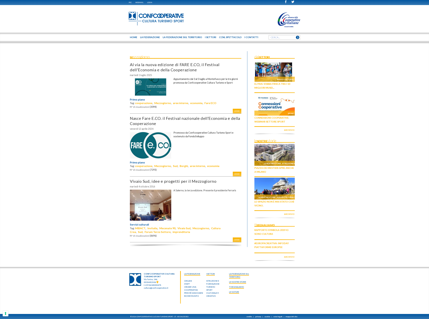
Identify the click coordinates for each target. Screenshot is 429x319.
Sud (175, 165)
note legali (277, 316)
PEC (130, 2)
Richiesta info (191, 296)
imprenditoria (181, 231)
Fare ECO (210, 103)
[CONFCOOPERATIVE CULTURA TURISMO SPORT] (156, 19)
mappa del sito (291, 316)
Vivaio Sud (184, 228)
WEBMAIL (139, 2)
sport (209, 290)
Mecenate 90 (167, 228)
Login (149, 2)
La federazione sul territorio (239, 275)
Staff (187, 284)
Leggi (237, 111)
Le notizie (234, 292)
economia (196, 103)
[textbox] (284, 37)
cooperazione (143, 103)
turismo (210, 287)
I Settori (210, 274)
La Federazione (192, 274)
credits (249, 316)
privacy (258, 316)
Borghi (184, 165)
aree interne (180, 103)
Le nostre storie (272, 163)
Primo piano (137, 99)
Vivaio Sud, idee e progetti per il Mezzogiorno (173, 181)
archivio (289, 130)
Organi (188, 281)
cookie (267, 316)
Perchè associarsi (193, 293)
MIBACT (140, 228)
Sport (291, 113)
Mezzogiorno (162, 103)
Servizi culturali (139, 224)
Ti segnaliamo (236, 287)
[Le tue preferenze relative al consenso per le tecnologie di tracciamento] (5, 313)
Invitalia (152, 228)
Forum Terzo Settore (158, 231)
